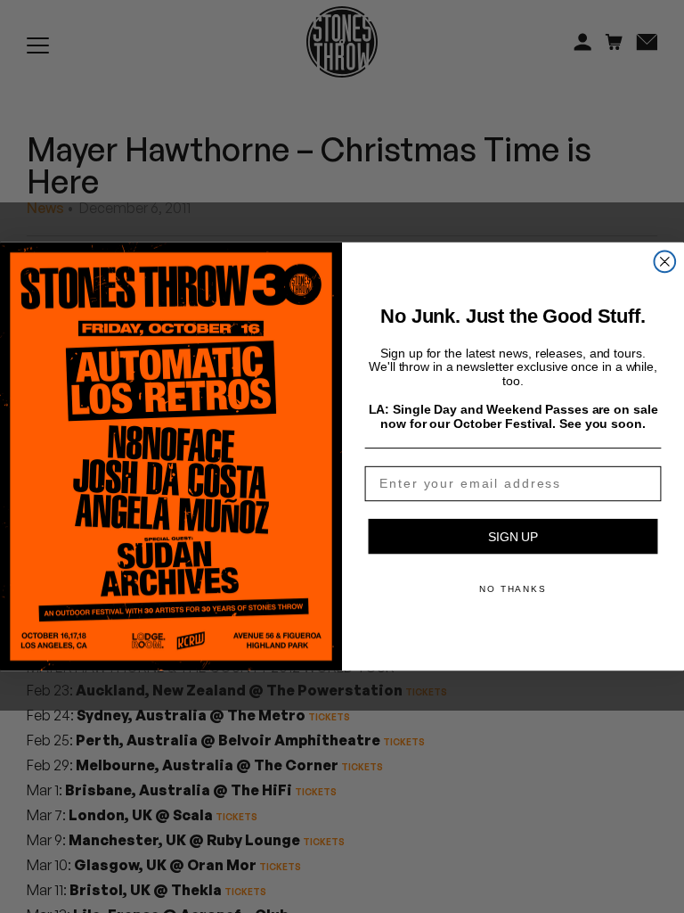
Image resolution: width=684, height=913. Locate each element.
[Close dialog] (665, 262)
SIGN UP (513, 537)
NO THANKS (513, 589)
